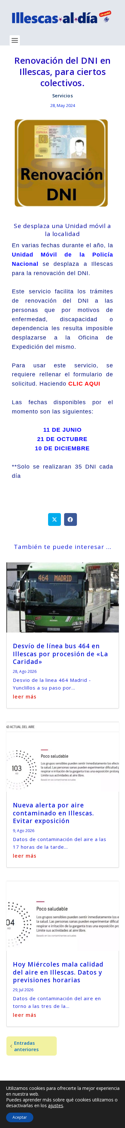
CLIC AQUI (84, 383)
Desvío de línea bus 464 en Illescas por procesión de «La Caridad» (60, 654)
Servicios (62, 96)
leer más (25, 696)
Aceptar (20, 1117)
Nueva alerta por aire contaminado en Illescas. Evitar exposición (53, 813)
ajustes (55, 1105)
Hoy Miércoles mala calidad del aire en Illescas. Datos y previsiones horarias (58, 972)
